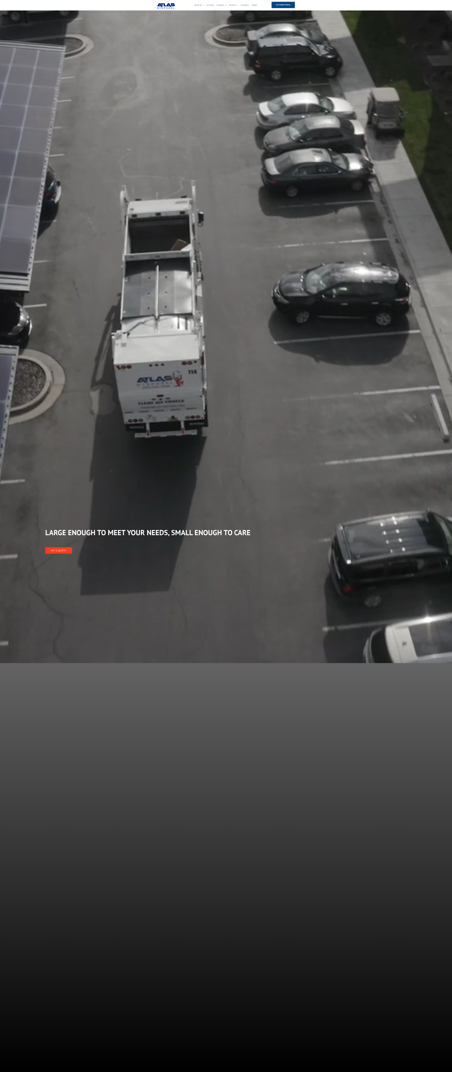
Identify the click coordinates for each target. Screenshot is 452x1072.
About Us (198, 5)
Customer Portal (283, 5)
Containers (245, 5)
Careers (254, 5)
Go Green (210, 5)
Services (232, 5)
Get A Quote (58, 550)
